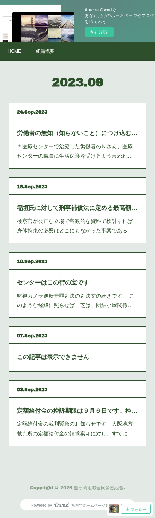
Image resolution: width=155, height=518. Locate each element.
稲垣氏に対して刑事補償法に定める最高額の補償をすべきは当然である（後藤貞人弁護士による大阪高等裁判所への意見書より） (77, 207)
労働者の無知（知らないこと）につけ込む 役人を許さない (77, 132)
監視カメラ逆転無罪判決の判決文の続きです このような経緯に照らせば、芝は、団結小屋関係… (75, 300)
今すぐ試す (99, 31)
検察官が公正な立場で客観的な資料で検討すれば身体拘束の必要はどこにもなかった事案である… (75, 225)
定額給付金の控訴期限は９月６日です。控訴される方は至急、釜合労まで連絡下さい (77, 410)
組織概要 (45, 51)
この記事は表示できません (53, 356)
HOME (14, 51)
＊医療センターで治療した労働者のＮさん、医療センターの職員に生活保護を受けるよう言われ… (75, 150)
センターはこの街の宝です (53, 282)
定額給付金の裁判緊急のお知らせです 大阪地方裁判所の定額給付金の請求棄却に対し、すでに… (75, 428)
